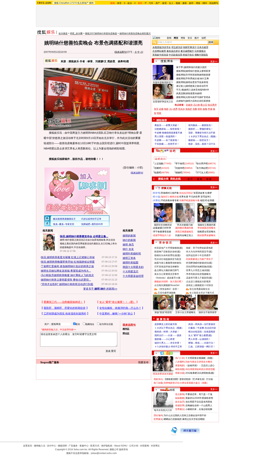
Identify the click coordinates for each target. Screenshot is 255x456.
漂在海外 (158, 415)
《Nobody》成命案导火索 (167, 278)
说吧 (203, 38)
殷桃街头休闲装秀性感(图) (167, 255)
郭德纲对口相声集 (170, 193)
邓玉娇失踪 (177, 47)
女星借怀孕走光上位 (163, 101)
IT (146, 3)
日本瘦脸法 (200, 51)
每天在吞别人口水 (163, 410)
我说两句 (213, 3)
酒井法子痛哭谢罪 (208, 312)
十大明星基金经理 (133, 275)
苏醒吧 (157, 168)
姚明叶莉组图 (130, 262)
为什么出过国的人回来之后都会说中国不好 (185, 415)
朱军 (156, 109)
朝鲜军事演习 (190, 47)
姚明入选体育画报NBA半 (196, 89)
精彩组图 (179, 369)
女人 (171, 3)
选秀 (175, 109)
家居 (164, 3)
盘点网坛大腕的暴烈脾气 (166, 270)
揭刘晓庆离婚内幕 (184, 228)
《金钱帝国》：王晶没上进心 (199, 365)
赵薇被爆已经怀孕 (162, 228)
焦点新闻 (179, 394)
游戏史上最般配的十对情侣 (199, 285)
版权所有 (123, 449)
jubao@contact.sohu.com (104, 453)
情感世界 (179, 405)
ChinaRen (64, 3)
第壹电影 (179, 365)
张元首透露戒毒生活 (199, 289)
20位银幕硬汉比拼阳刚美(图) (199, 373)
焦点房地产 (82, 3)
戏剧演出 (158, 379)
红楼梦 (208, 193)
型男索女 (179, 409)
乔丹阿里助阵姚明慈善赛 (198, 74)
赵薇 (161, 109)
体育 (119, 3)
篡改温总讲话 (173, 51)
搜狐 (56, 3)
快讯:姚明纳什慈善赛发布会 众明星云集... (84, 236)
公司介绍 (133, 445)
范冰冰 (181, 109)
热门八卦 (179, 358)
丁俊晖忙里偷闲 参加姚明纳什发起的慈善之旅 (67, 266)
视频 (178, 3)
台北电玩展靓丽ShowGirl (166, 285)
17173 (73, 3)
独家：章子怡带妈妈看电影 (199, 248)
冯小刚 (196, 105)
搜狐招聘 (62, 445)
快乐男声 (212, 105)
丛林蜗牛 (180, 101)
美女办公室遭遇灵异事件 (166, 274)
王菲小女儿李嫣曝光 (185, 312)
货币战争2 (205, 196)
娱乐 (130, 3)
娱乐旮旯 (179, 401)
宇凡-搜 (180, 89)
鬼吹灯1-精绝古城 (170, 196)
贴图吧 (157, 172)
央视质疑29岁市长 (162, 47)
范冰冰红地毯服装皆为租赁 (167, 259)
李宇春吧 (179, 163)
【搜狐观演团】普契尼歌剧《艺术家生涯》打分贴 (188, 379)
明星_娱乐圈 (76, 33)
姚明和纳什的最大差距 (195, 67)
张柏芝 (188, 109)
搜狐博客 (180, 71)
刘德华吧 (179, 168)
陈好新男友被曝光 (206, 235)
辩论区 (126, 333)
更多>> (213, 61)
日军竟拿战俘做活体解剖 (166, 266)
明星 (159, 113)
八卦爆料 (179, 361)
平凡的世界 (194, 196)
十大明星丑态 (130, 271)
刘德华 (189, 105)
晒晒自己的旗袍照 (173, 419)
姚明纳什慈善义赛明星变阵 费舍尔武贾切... (66, 279)
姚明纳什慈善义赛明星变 (198, 71)
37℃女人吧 (202, 172)
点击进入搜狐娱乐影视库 (198, 281)
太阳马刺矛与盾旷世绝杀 (198, 97)
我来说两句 (120, 52)
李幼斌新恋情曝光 (206, 228)
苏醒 (195, 109)
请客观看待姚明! (194, 93)
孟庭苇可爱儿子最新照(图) (199, 278)
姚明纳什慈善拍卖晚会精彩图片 (135, 33)
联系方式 (94, 445)
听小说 (156, 196)
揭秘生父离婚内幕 (207, 225)
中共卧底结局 (175, 54)
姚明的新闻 (129, 235)
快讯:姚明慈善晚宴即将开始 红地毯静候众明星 (68, 261)
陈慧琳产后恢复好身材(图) (167, 251)
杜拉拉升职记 (186, 193)
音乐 (190, 38)
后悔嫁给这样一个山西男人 (198, 405)
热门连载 (158, 383)
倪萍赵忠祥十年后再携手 (198, 255)
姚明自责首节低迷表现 (197, 82)
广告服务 (73, 445)
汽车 (151, 3)
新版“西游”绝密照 (163, 312)
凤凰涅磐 (180, 93)
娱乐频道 (63, 33)
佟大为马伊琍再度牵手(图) (199, 251)
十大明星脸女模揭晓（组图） (199, 358)
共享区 (156, 200)
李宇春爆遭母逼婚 (162, 231)
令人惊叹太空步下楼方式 (201, 292)
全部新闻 (144, 445)
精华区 (126, 329)
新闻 (169, 38)
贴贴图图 (179, 398)
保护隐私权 (106, 445)
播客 (184, 3)
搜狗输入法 (39, 445)
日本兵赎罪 (202, 47)
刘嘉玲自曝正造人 (184, 235)
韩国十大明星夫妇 (133, 266)
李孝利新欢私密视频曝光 (198, 274)
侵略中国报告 (201, 54)
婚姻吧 (178, 172)
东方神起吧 (202, 168)
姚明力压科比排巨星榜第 (198, 101)
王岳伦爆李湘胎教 (167, 292)
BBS (205, 3)
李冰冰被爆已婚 (185, 225)
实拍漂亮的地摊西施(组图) (199, 266)
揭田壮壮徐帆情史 (163, 225)
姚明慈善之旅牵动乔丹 (197, 86)
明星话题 (179, 373)
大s (170, 109)
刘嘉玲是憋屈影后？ (163, 82)
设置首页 (27, 445)
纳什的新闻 (129, 240)
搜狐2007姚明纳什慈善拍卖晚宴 (101, 33)
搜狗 (91, 3)
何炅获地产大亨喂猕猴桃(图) (168, 248)
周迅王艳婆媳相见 (184, 231)
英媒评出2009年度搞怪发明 (199, 398)
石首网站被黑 (159, 51)
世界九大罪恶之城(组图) (198, 270)
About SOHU (120, 445)
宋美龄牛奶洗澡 (160, 54)
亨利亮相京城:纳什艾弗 (197, 78)
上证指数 (158, 163)
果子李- (180, 67)
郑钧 (200, 109)
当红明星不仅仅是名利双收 (198, 401)
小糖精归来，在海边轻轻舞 (198, 409)
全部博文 (155, 445)
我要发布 (143, 362)
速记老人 (180, 86)
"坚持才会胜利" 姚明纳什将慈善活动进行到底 (67, 284)
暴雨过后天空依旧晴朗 (193, 419)
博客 (198, 3)
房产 (158, 3)
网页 (176, 38)
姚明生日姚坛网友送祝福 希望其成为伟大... (66, 270)
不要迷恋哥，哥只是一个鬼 (198, 394)
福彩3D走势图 (207, 200)
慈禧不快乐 (188, 54)
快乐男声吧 (202, 163)
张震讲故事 (199, 193)
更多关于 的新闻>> (100, 288)
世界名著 (183, 196)
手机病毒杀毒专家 (170, 200)
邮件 (191, 3)
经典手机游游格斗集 (189, 200)
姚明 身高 (128, 244)
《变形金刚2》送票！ (168, 289)
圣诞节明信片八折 (162, 235)
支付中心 (51, 445)
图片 (197, 38)
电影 (166, 109)
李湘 (210, 109)
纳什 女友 (128, 249)
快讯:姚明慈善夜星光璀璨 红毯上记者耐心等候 (68, 257)
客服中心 (84, 445)
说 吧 (172, 150)
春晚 (205, 109)
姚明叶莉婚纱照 (132, 253)
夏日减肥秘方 (187, 51)
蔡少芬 (203, 105)
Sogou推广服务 (49, 362)
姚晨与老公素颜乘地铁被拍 (167, 263)
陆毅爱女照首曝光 (206, 231)
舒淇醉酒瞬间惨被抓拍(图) (199, 263)
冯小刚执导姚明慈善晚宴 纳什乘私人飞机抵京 (67, 275)
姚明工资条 (129, 258)
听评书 (156, 193)
